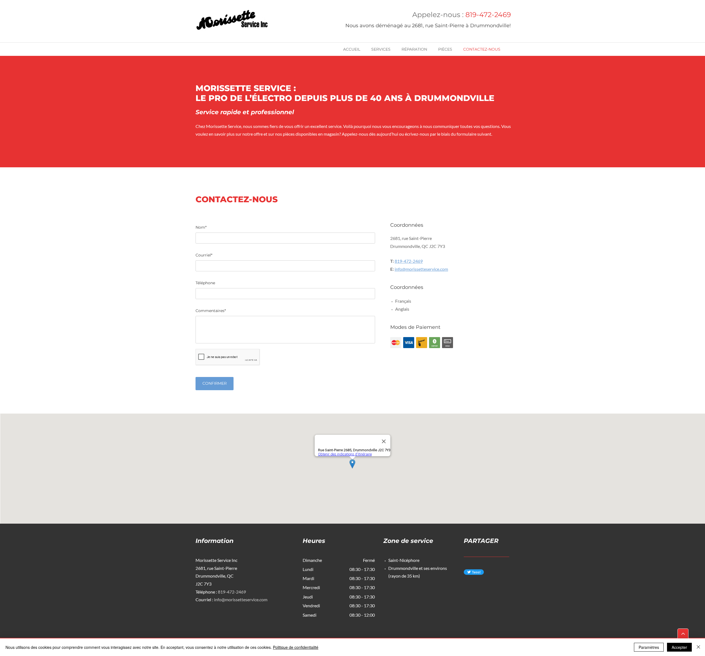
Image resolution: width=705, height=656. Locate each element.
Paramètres (649, 647)
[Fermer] (698, 647)
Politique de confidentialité (295, 647)
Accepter (679, 647)
